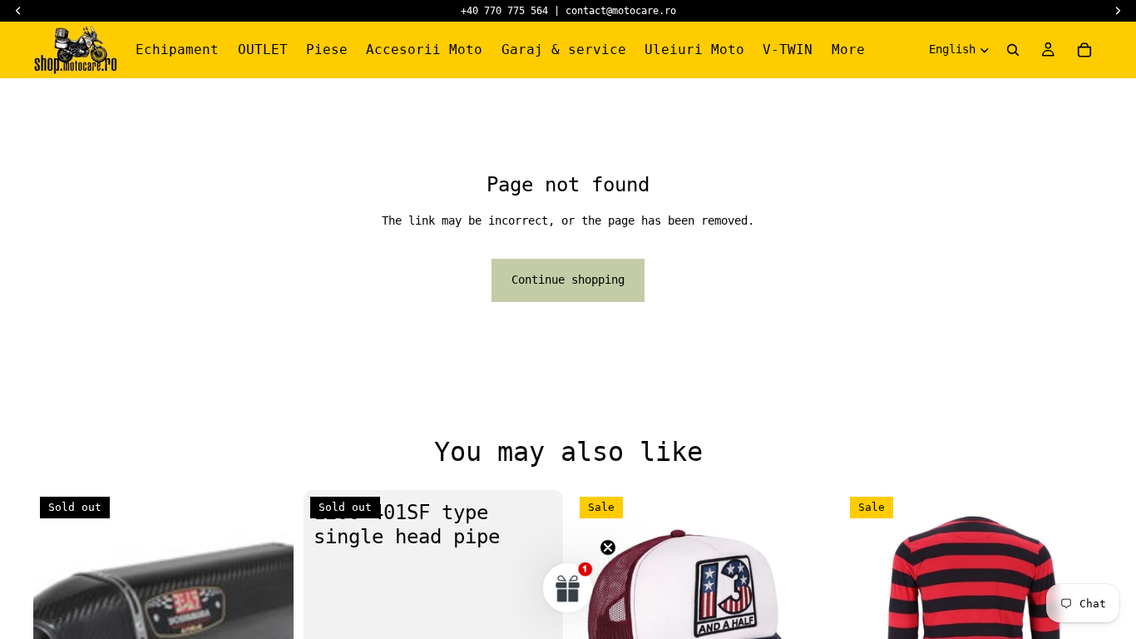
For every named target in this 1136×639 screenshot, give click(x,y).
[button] (568, 587)
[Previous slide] (868, 620)
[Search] (1013, 50)
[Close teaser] (608, 547)
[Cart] (1084, 50)
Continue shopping (568, 279)
